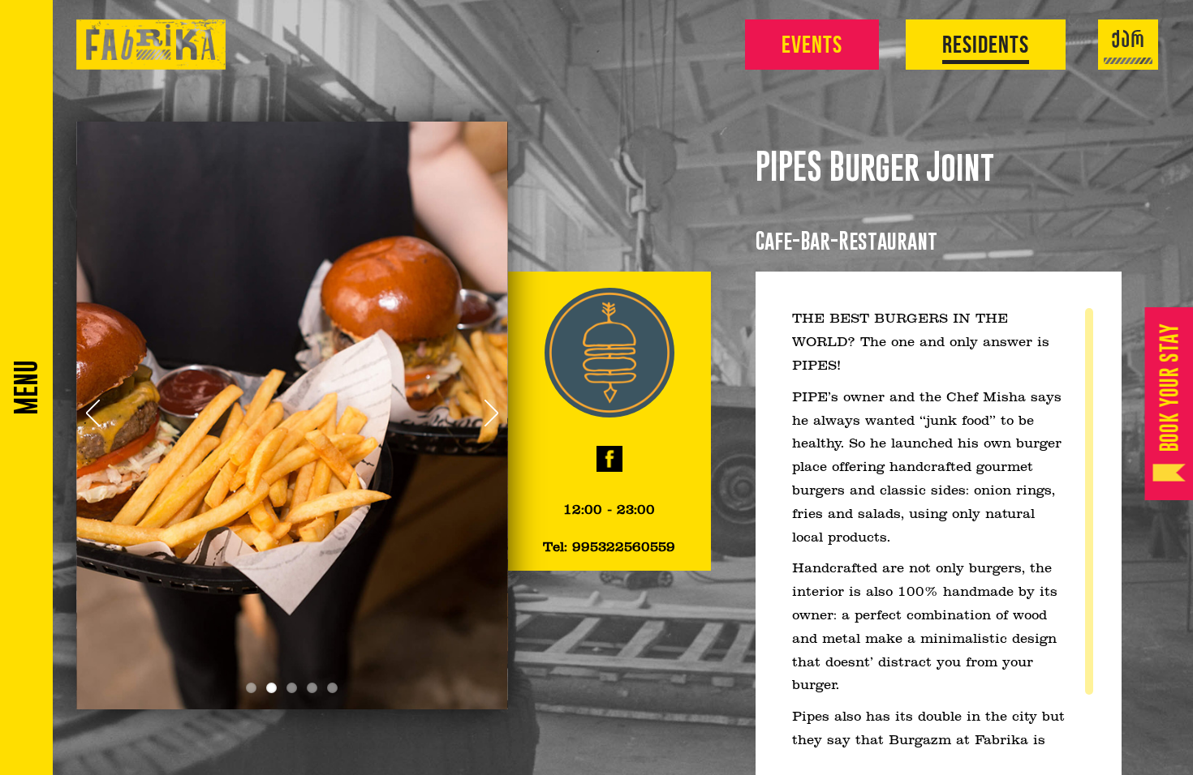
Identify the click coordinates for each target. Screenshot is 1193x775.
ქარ (1128, 41)
